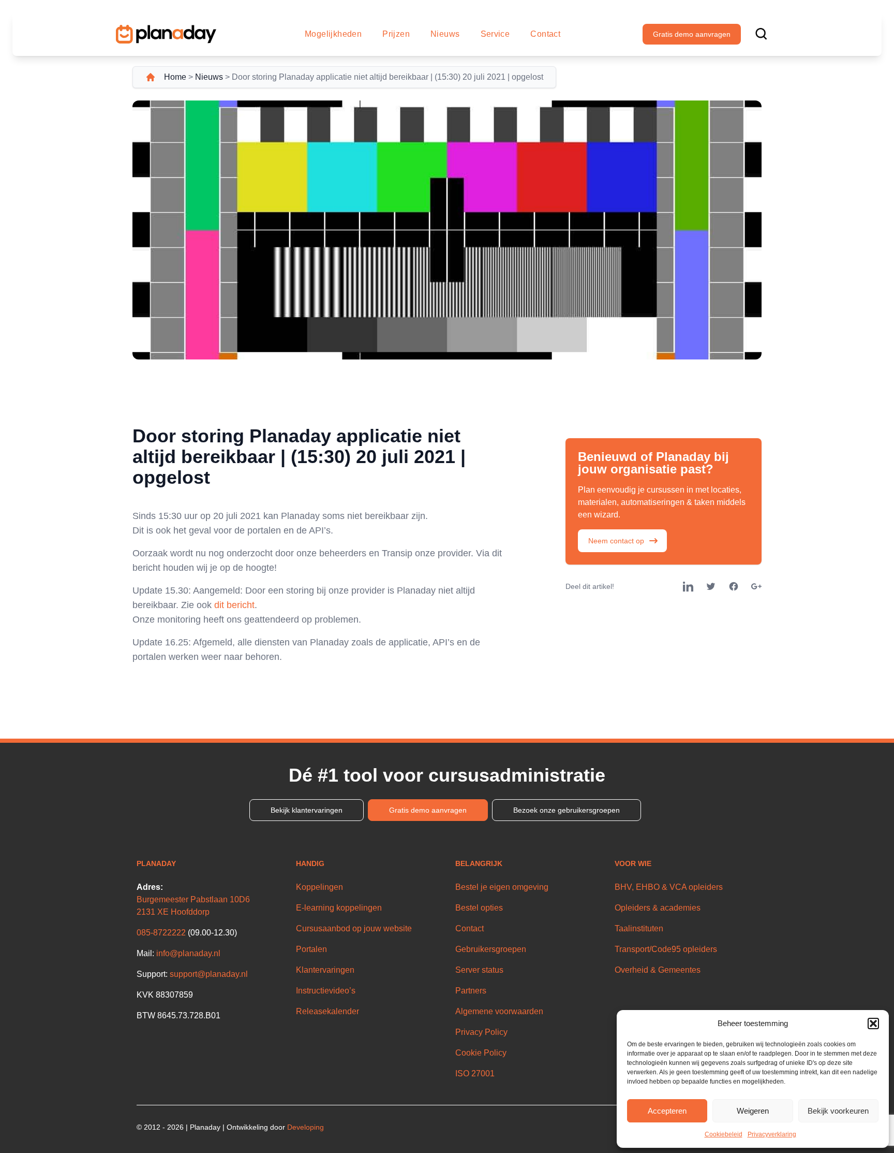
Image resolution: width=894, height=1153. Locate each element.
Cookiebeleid (723, 1134)
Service (495, 34)
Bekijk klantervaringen (306, 810)
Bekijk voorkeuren (838, 1110)
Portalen (311, 949)
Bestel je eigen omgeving (501, 887)
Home (175, 77)
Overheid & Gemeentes (658, 969)
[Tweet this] (711, 586)
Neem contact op (616, 541)
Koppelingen (319, 887)
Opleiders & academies (658, 907)
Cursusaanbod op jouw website (354, 928)
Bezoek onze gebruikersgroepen (566, 810)
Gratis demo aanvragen (692, 34)
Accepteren (667, 1110)
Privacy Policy (481, 1032)
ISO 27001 (475, 1073)
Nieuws (444, 34)
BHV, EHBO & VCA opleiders (669, 887)
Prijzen (396, 34)
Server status (479, 969)
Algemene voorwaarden (499, 1011)
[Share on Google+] (756, 586)
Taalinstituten (639, 928)
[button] (873, 1023)
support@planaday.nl (209, 974)
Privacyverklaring (772, 1134)
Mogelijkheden (333, 34)
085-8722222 (161, 932)
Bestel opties (479, 907)
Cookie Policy (480, 1052)
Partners (470, 990)
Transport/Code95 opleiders (666, 949)
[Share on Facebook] (733, 586)
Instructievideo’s (325, 990)
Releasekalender (327, 1011)
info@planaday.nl (188, 953)
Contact (545, 34)
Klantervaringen (325, 969)
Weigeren (753, 1110)
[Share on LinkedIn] (688, 586)
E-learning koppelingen (339, 907)
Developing (305, 1127)
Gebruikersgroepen (490, 949)
